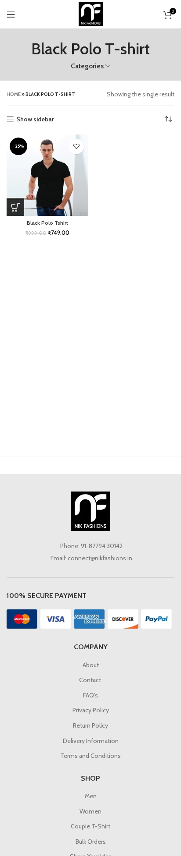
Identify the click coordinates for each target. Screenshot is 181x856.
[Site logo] (91, 14)
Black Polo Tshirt (47, 222)
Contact (90, 680)
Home (14, 94)
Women (90, 811)
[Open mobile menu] (11, 14)
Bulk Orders (91, 841)
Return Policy (90, 725)
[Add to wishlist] (76, 146)
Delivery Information (91, 741)
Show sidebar (35, 119)
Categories (87, 66)
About (91, 665)
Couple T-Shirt (90, 826)
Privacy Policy (90, 710)
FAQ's (90, 695)
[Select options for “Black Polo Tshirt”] (15, 207)
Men (91, 796)
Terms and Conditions (90, 756)
